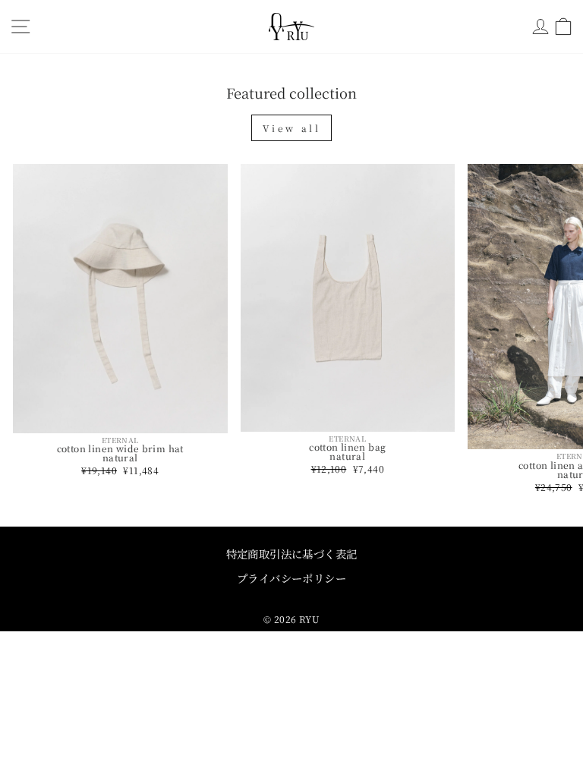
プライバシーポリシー (291, 578)
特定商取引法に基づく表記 (292, 554)
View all (292, 127)
